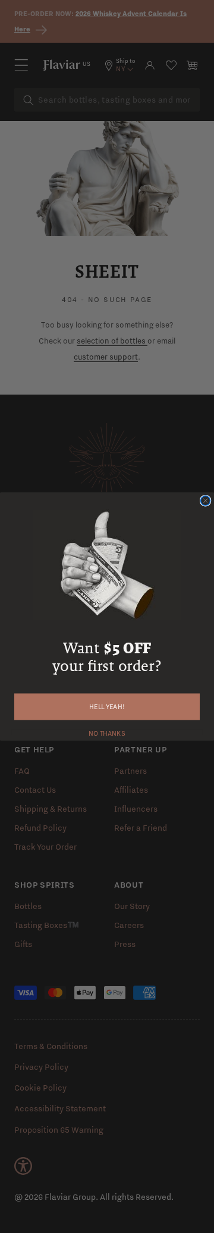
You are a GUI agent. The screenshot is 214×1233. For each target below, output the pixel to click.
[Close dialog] (205, 501)
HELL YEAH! (106, 707)
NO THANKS (107, 732)
